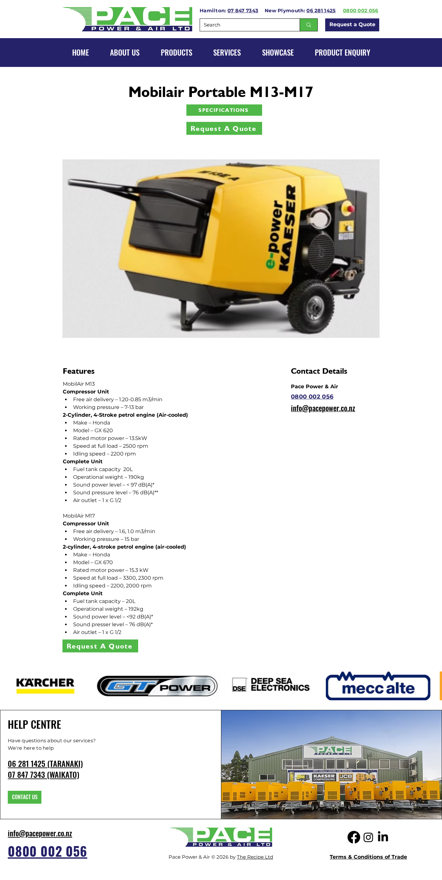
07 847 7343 (242, 10)
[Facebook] (354, 837)
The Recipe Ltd (255, 857)
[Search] (308, 25)
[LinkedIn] (383, 837)
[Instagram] (368, 837)
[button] (278, 52)
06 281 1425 (321, 10)
